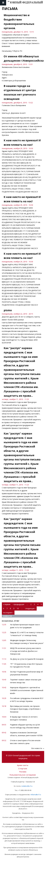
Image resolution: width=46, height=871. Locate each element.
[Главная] (26, 2)
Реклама (22, 772)
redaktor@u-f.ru (26, 786)
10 (18, 608)
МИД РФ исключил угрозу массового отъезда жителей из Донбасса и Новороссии (25, 651)
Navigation (3, 2)
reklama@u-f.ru (35, 795)
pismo (8, 310)
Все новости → (37, 748)
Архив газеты (22, 765)
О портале (22, 768)
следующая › (30, 608)
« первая (6, 604)
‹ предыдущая (18, 604)
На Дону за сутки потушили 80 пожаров (26, 659)
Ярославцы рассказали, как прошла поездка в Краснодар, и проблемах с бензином (25, 709)
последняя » (8, 612)
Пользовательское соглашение (22, 775)
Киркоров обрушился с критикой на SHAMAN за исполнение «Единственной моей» (26, 690)
